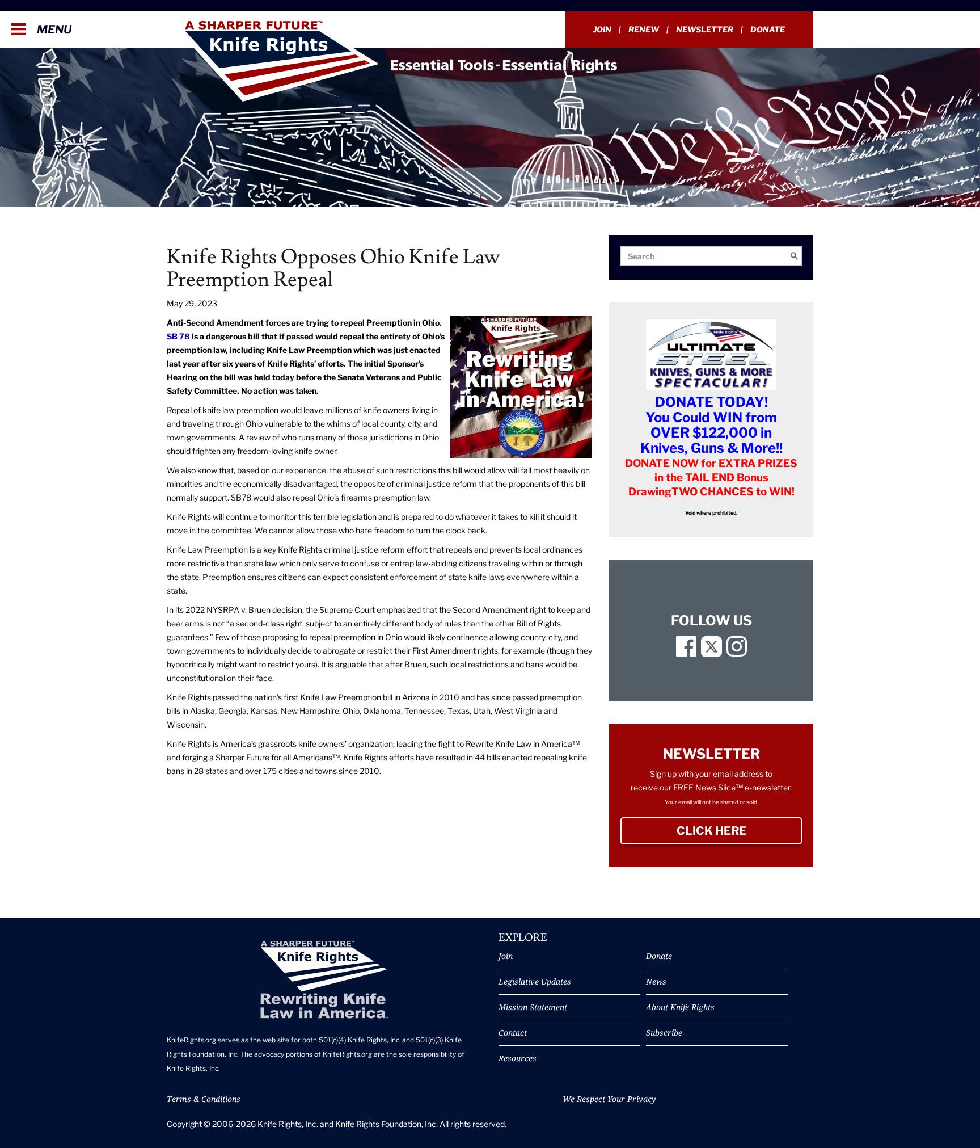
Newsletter (704, 29)
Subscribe (664, 1032)
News (656, 981)
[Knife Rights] (324, 980)
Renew (643, 29)
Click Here (739, 831)
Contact (513, 1032)
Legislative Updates (535, 981)
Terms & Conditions (203, 1099)
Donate (767, 29)
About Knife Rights (680, 1007)
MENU (53, 29)
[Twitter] (711, 652)
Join (602, 29)
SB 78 (178, 336)
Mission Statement (533, 1007)
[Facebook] (686, 652)
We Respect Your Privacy (609, 1099)
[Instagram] (737, 652)
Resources (518, 1058)
